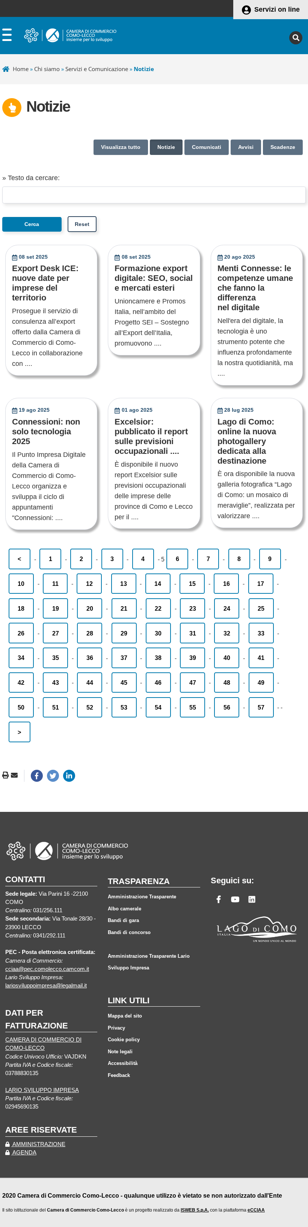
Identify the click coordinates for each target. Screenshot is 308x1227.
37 (124, 657)
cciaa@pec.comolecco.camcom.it (47, 969)
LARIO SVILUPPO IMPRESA (42, 1090)
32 (226, 633)
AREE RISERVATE (41, 1129)
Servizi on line (277, 9)
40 (226, 657)
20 (89, 608)
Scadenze (282, 147)
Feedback (119, 1075)
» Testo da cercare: (31, 178)
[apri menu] (7, 36)
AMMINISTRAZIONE (38, 1144)
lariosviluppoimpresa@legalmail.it (46, 986)
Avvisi (246, 147)
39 (192, 657)
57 (261, 707)
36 (89, 657)
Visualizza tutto (120, 147)
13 (123, 583)
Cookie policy (124, 1039)
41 (261, 657)
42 (21, 682)
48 (226, 682)
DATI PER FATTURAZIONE (36, 1019)
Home (21, 69)
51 (55, 707)
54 (158, 707)
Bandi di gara (123, 920)
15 (192, 583)
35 (55, 657)
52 (89, 707)
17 (260, 583)
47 (192, 682)
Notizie (166, 147)
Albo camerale (124, 909)
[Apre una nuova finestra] (37, 776)
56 (226, 707)
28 (89, 633)
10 (21, 583)
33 (261, 633)
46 (158, 682)
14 (157, 583)
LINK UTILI (128, 1000)
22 (158, 608)
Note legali (120, 1051)
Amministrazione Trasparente (142, 896)
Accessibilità (122, 1063)
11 (55, 583)
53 (124, 707)
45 (124, 682)
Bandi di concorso (129, 932)
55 (192, 707)
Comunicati (206, 147)
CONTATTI (25, 879)
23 (192, 608)
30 (158, 633)
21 (124, 608)
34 (21, 657)
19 (55, 608)
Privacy (116, 1028)
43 (55, 682)
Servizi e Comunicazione (96, 69)
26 (21, 633)
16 (226, 583)
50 (21, 707)
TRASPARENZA (139, 881)
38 (158, 657)
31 (192, 633)
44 (89, 682)
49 (261, 682)
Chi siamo (47, 69)
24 (226, 608)
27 (55, 633)
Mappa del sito (125, 1016)
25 (261, 608)
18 (21, 608)
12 (89, 583)
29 (124, 633)
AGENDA (23, 1153)
